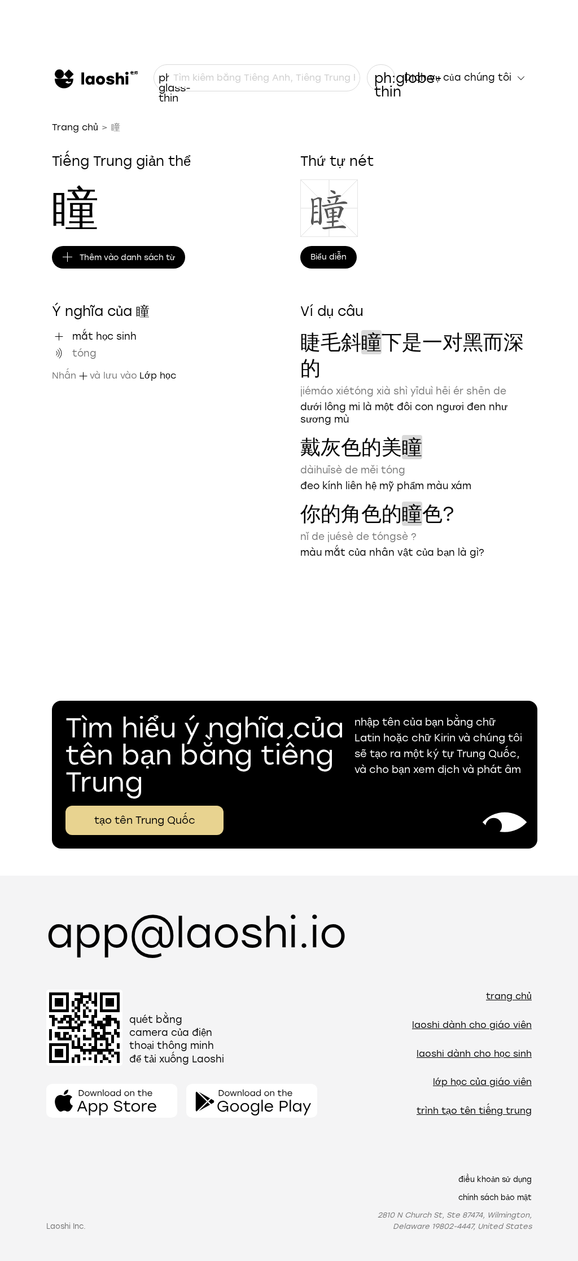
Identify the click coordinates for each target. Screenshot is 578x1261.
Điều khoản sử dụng (495, 1179)
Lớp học (157, 375)
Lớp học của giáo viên (482, 1082)
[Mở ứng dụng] (111, 1101)
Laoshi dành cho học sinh (474, 1053)
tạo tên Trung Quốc (144, 820)
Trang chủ (75, 127)
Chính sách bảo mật (495, 1197)
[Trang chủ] (95, 77)
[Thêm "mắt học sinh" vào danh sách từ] (58, 336)
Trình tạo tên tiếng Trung (474, 1110)
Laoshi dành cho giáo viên (472, 1025)
